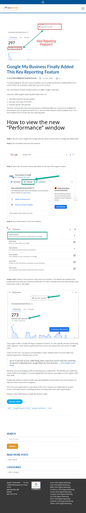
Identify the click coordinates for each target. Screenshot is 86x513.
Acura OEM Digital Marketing (60, 482)
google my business (39, 408)
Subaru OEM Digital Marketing (61, 503)
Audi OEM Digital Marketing (60, 485)
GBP (9, 408)
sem (49, 408)
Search (12, 446)
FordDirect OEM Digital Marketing (62, 489)
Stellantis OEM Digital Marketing (61, 501)
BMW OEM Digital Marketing (60, 487)
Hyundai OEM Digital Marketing (61, 494)
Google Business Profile (22, 408)
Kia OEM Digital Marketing (59, 496)
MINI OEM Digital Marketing (60, 499)
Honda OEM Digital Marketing (61, 492)
